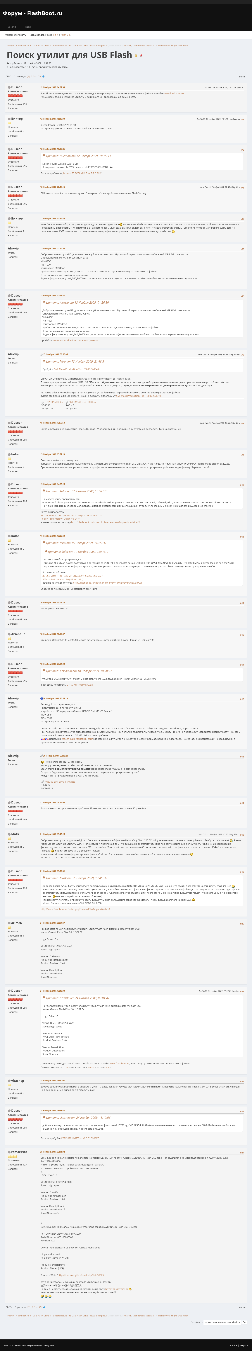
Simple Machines (34, 1345)
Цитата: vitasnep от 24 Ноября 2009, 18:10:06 (78, 1118)
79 (39, 76)
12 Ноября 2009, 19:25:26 (52, 148)
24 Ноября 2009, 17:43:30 (52, 990)
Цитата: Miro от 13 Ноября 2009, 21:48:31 (76, 361)
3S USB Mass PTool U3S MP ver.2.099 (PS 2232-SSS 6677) (71, 515)
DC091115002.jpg (53, 402)
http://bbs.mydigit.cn (117, 1289)
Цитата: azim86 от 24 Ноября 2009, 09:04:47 (77, 998)
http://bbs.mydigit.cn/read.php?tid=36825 (81, 1275)
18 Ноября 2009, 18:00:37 (52, 634)
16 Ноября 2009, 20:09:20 (52, 602)
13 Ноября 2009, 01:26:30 (52, 248)
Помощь (233, 1345)
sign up (66, 34)
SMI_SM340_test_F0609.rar (82, 402)
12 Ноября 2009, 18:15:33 (52, 118)
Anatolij (127, 45)
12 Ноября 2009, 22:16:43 (52, 218)
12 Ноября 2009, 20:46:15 (52, 187)
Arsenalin (18, 634)
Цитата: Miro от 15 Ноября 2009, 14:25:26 (76, 543)
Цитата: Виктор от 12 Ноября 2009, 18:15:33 (78, 156)
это (66, 1067)
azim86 (16, 923)
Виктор (17, 119)
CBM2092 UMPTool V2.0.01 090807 (80, 1138)
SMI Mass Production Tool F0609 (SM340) (75, 340)
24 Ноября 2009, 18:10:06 (52, 1080)
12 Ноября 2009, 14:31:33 (52, 87)
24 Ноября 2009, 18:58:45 (52, 1110)
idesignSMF (49, 1345)
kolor (15, 454)
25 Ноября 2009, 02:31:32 (52, 1151)
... (36, 76)
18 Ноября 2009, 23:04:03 (52, 663)
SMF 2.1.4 (8, 1345)
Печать (242, 76)
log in (55, 34)
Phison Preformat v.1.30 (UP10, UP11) (61, 518)
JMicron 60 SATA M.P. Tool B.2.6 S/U (82, 173)
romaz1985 (19, 1152)
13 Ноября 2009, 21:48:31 (52, 295)
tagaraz (150, 45)
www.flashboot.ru (174, 93)
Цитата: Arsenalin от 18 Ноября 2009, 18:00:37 (79, 671)
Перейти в (196, 1322)
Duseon (17, 87)
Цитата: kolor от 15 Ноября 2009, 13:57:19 (76, 491)
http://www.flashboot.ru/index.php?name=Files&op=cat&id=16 (75, 909)
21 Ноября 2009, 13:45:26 (52, 834)
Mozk (15, 834)
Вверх (9, 1307)
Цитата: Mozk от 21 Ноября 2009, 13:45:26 (76, 878)
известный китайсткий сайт (77, 738)
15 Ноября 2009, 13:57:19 (52, 454)
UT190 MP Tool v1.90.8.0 (79, 684)
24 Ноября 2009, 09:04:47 (52, 922)
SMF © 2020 (20, 1345)
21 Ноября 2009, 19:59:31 (52, 871)
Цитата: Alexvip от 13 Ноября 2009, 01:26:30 (77, 302)
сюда (107, 1067)
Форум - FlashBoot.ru (33, 13)
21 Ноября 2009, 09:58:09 (52, 802)
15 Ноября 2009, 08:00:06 (55, 354)
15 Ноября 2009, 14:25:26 (52, 484)
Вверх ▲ (244, 1345)
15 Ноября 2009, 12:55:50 (52, 422)
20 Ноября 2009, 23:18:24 (55, 755)
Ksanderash (138, 45)
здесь (91, 1067)
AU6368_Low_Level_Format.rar (60, 781)
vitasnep (17, 1081)
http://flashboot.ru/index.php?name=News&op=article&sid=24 (105, 522)
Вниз (8, 76)
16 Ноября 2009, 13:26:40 (52, 535)
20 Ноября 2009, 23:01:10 (55, 698)
